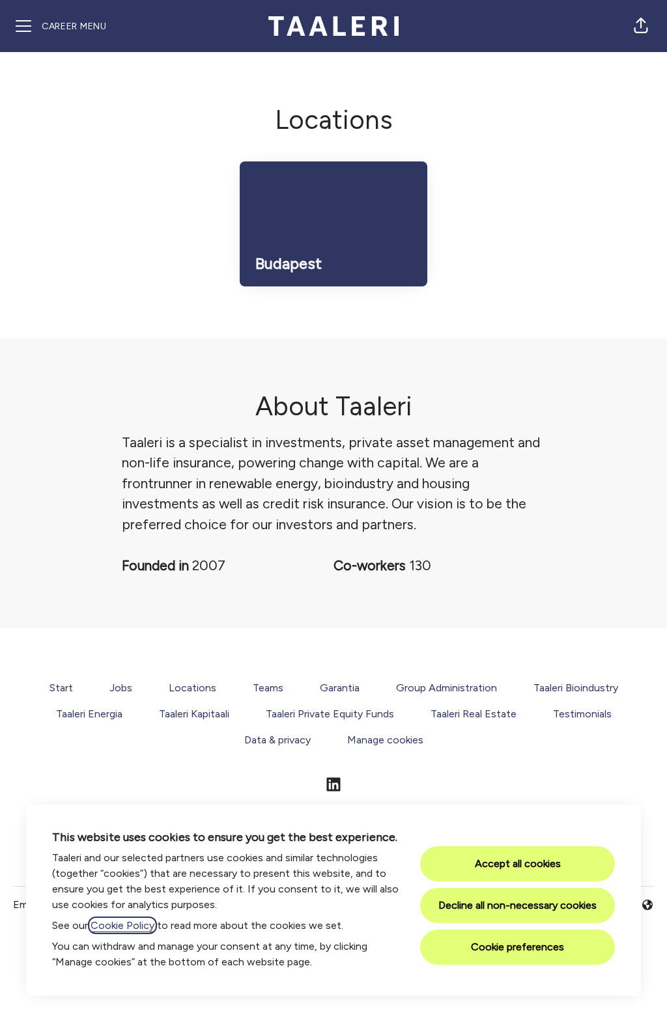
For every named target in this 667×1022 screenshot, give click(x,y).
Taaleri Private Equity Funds (330, 714)
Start (61, 688)
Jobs (120, 688)
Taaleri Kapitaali (194, 714)
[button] (641, 26)
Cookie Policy (122, 925)
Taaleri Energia (89, 714)
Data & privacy (277, 740)
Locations (192, 688)
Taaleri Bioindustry (575, 688)
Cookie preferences (517, 947)
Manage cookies (385, 740)
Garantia (340, 688)
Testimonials (582, 714)
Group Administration (446, 688)
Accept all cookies (518, 863)
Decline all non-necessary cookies (517, 905)
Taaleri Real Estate (474, 714)
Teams (268, 688)
